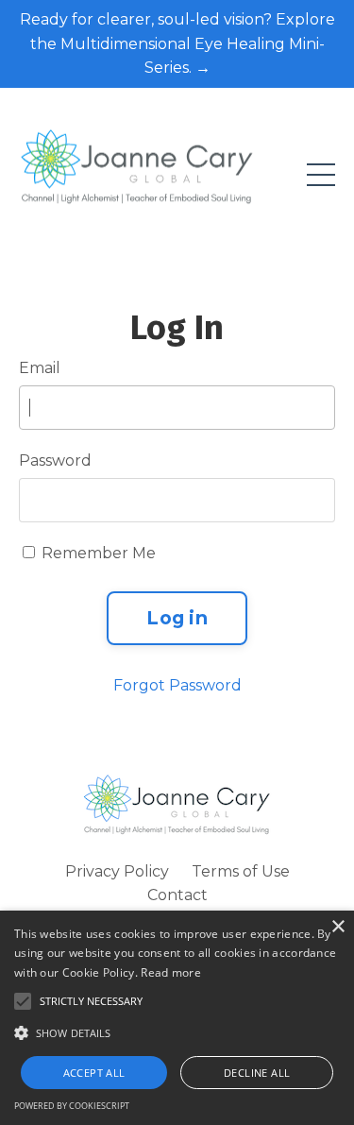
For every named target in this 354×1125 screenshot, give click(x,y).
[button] (177, 1032)
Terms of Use (241, 871)
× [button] (337, 927)
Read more (171, 972)
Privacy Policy (117, 871)
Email (39, 368)
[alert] (177, 1018)
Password (55, 460)
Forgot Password (177, 685)
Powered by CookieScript (71, 1105)
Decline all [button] (257, 1072)
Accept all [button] (94, 1072)
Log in (177, 617)
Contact (177, 895)
